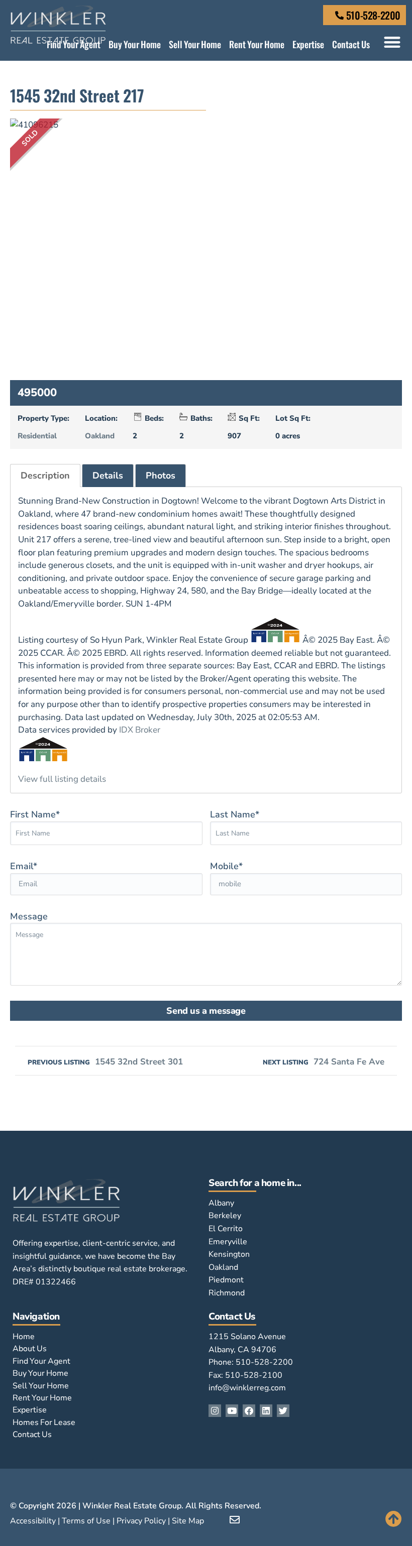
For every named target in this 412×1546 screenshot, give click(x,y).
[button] (392, 42)
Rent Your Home (256, 44)
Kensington (229, 1254)
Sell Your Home (195, 44)
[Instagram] (215, 1410)
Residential (37, 436)
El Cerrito (226, 1228)
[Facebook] (249, 1410)
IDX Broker (139, 730)
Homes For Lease (44, 1422)
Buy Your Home (135, 44)
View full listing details (62, 779)
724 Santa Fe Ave (323, 1061)
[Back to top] (393, 1518)
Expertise (308, 44)
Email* (23, 866)
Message (29, 916)
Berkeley (225, 1215)
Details (107, 475)
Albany (221, 1203)
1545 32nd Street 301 (105, 1061)
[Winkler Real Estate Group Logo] (67, 24)
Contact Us (351, 44)
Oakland (100, 436)
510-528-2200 (373, 15)
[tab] (45, 476)
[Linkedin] (266, 1410)
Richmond (227, 1292)
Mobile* (226, 866)
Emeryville (228, 1241)
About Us (30, 1348)
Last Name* (234, 814)
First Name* (35, 814)
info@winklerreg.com (247, 1387)
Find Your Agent (73, 44)
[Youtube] (232, 1410)
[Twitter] (283, 1410)
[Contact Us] (339, 15)
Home (24, 1336)
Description (45, 475)
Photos (160, 475)
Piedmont (226, 1279)
